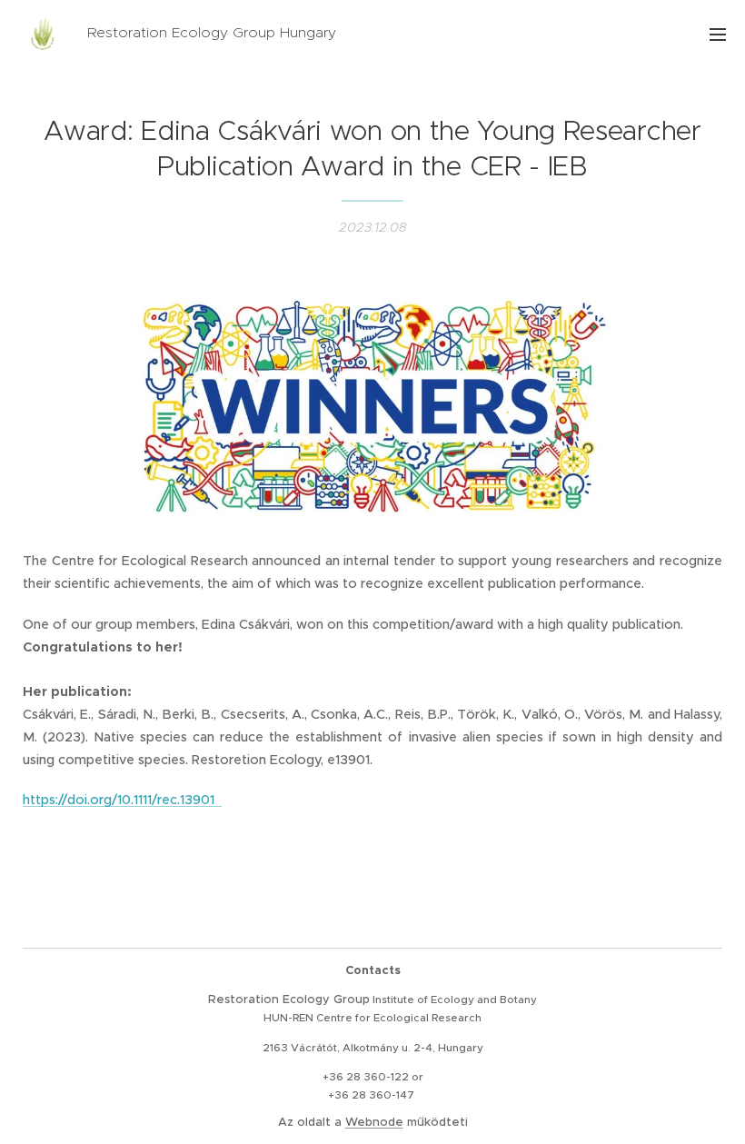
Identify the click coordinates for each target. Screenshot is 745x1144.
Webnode (374, 1121)
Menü (718, 33)
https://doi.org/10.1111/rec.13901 (122, 799)
